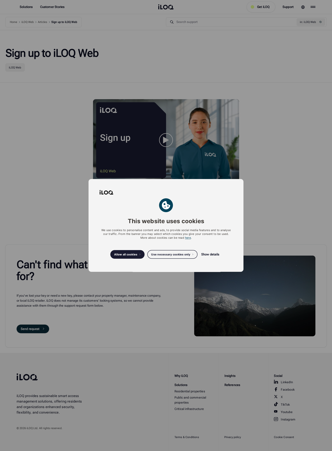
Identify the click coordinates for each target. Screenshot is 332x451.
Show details (210, 254)
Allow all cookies (125, 254)
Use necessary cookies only (170, 254)
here (188, 238)
